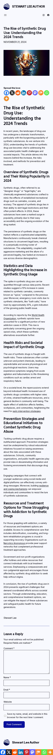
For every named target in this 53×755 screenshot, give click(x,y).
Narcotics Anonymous (14, 543)
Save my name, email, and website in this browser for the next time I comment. (27, 716)
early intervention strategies (27, 411)
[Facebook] (6, 92)
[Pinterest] (29, 92)
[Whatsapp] (46, 92)
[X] (12, 92)
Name (7, 677)
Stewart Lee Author (28, 6)
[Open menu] (5, 15)
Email (7, 689)
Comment (9, 648)
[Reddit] (17, 92)
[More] (6, 98)
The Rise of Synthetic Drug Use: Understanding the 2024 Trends (25, 32)
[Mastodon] (35, 92)
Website (8, 702)
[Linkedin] (23, 92)
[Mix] (40, 92)
